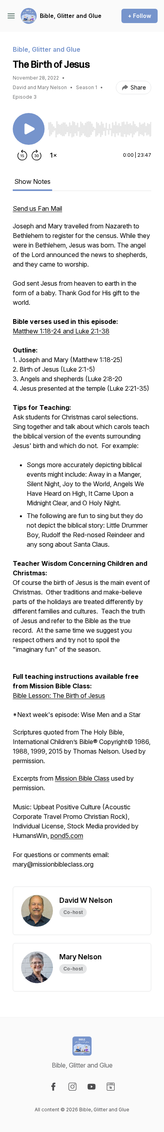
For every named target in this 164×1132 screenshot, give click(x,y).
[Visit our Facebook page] (53, 1087)
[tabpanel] (82, 545)
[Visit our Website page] (111, 1087)
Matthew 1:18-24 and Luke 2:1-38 (61, 331)
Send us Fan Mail (37, 208)
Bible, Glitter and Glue (71, 15)
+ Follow (139, 15)
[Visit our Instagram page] (72, 1087)
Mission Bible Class (82, 778)
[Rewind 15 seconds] (22, 155)
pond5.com (67, 836)
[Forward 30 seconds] (36, 155)
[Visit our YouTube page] (92, 1087)
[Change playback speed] (53, 155)
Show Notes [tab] (32, 181)
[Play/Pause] (29, 129)
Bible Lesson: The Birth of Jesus (59, 695)
